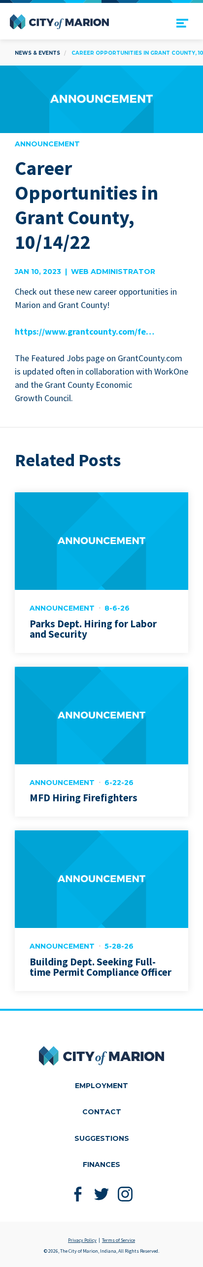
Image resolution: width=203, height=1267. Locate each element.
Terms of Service (118, 1240)
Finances (101, 1164)
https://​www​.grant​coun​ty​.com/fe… (84, 331)
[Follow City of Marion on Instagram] (125, 1194)
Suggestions (101, 1138)
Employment (101, 1085)
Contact (101, 1111)
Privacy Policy (82, 1240)
